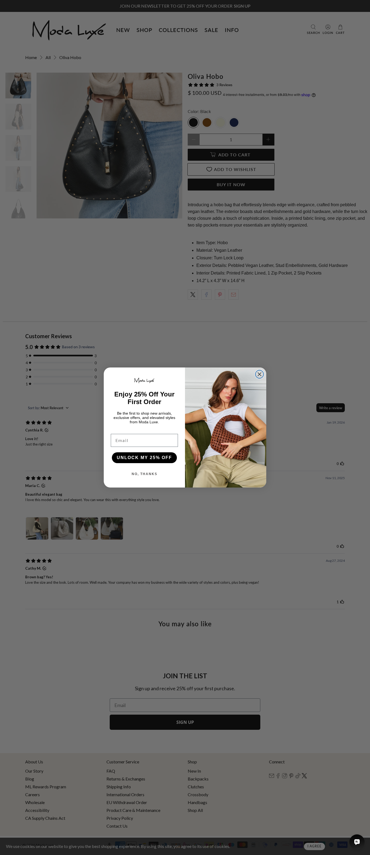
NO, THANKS (144, 474)
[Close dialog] (259, 374)
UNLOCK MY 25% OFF (144, 457)
